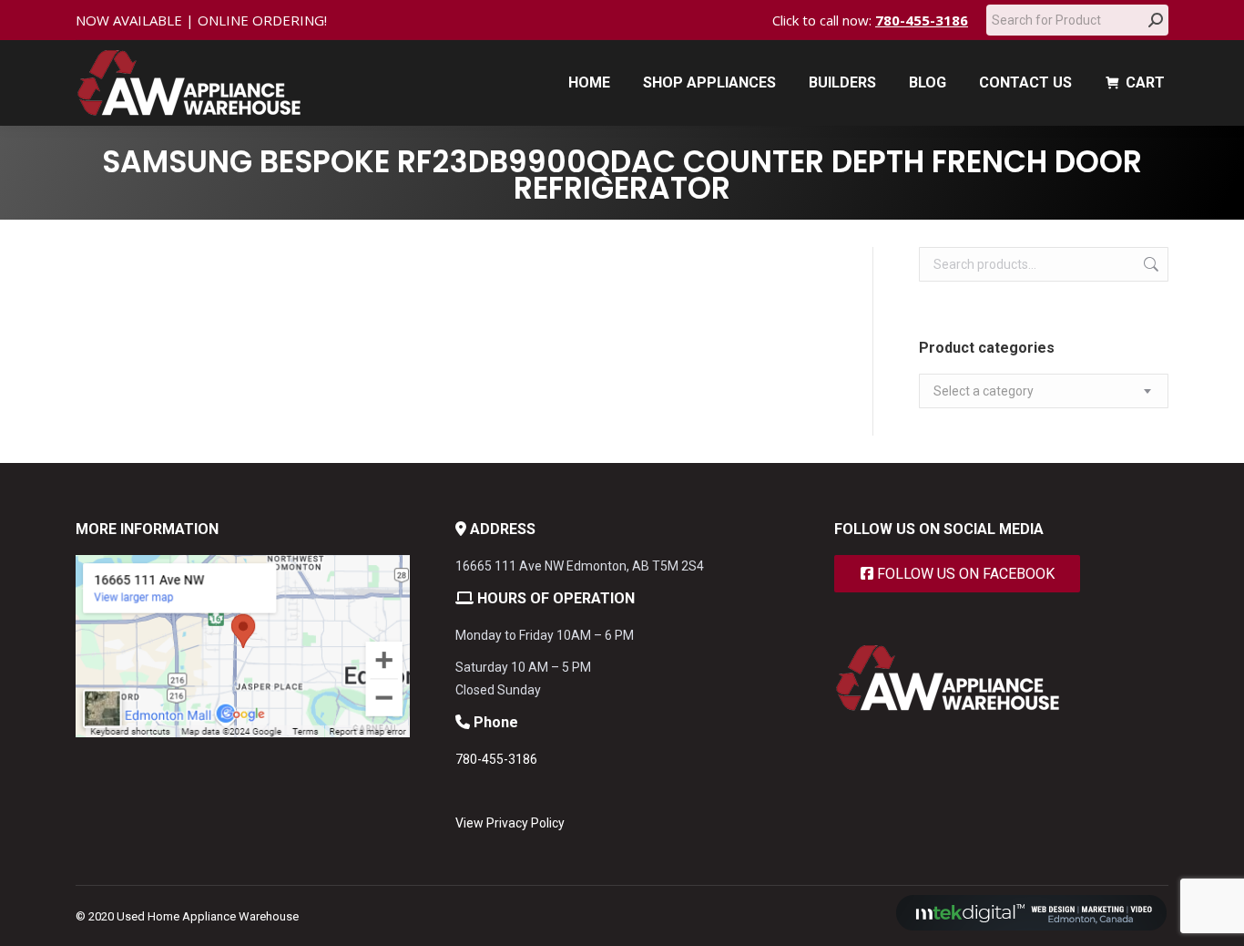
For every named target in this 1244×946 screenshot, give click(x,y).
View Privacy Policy (510, 823)
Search (1149, 264)
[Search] (1155, 20)
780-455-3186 (921, 20)
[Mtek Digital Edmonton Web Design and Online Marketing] (1031, 926)
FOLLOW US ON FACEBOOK (964, 573)
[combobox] (1043, 391)
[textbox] (983, 391)
